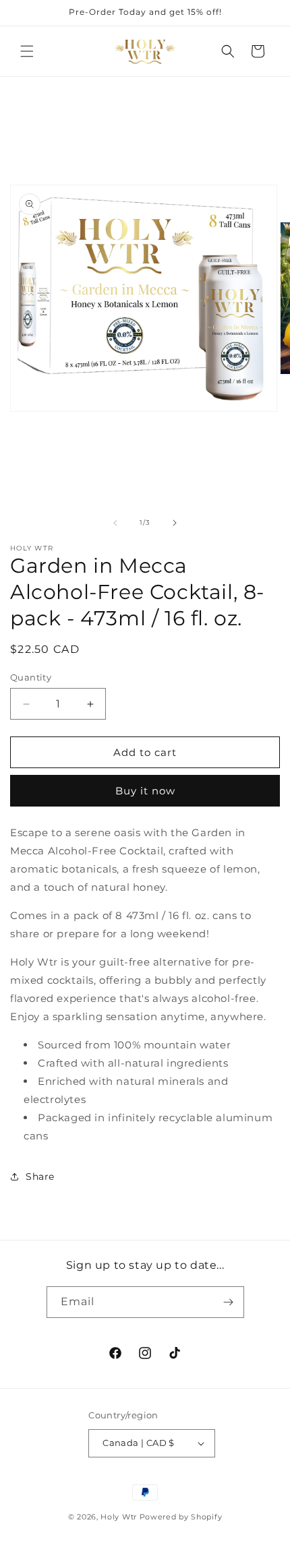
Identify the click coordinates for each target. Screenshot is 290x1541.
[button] (27, 51)
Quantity (30, 677)
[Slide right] (175, 523)
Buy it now (145, 790)
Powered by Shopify (181, 1516)
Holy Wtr (118, 1516)
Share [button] (40, 1176)
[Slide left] (115, 523)
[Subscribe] (228, 1302)
